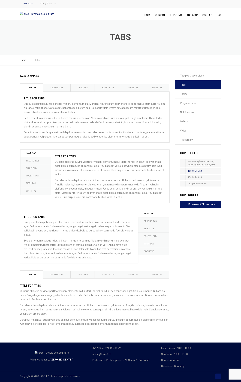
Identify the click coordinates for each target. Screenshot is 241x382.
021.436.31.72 (113, 348)
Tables (184, 94)
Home (147, 15)
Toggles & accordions (192, 75)
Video (183, 130)
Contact (208, 15)
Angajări (192, 15)
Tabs (183, 84)
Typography (187, 139)
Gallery (184, 121)
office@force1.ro (48, 3)
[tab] (31, 87)
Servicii (160, 15)
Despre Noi (175, 15)
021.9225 (28, 3)
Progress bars (188, 103)
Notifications (187, 112)
